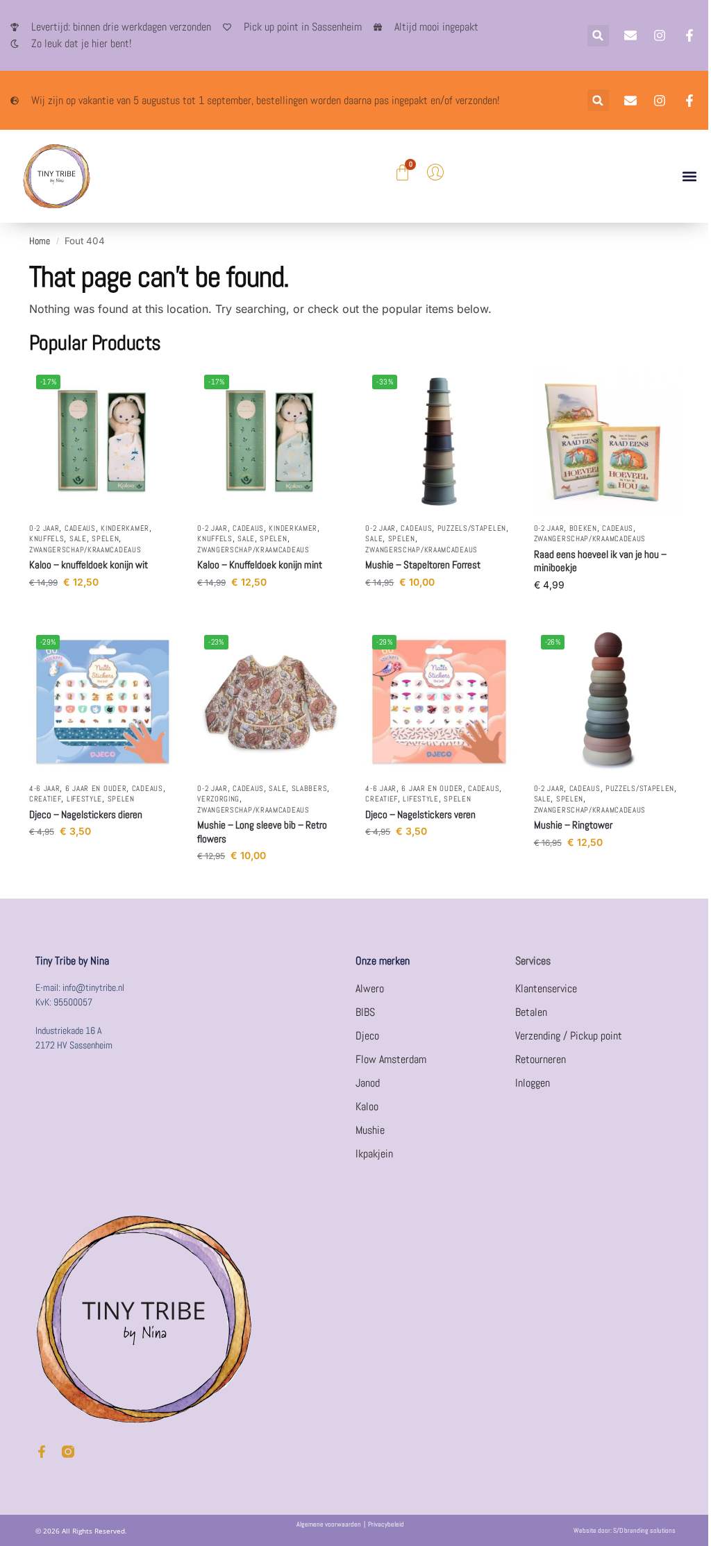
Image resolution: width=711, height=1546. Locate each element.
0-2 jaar (44, 528)
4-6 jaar (44, 788)
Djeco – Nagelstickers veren (420, 814)
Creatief (45, 799)
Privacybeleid (386, 1524)
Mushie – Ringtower (573, 824)
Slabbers (310, 788)
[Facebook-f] (41, 1451)
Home (39, 241)
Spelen (105, 538)
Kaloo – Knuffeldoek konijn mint (259, 564)
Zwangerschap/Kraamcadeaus (85, 549)
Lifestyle (84, 799)
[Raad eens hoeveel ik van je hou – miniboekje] (607, 441)
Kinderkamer (125, 528)
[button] (598, 35)
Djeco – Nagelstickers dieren (85, 814)
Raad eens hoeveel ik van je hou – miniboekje (600, 561)
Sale (78, 538)
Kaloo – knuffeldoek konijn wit (88, 564)
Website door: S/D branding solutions (625, 1530)
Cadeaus (80, 528)
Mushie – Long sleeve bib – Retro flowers (262, 831)
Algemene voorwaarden (328, 1524)
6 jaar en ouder (96, 788)
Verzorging (218, 799)
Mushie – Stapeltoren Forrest (422, 564)
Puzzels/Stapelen (471, 528)
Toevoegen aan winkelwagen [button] (103, 611)
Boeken (583, 528)
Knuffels (47, 538)
